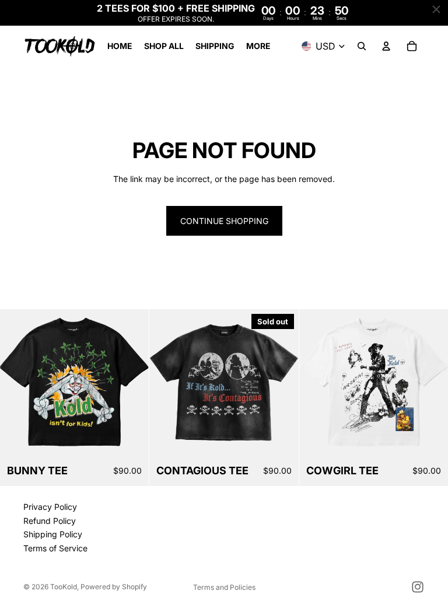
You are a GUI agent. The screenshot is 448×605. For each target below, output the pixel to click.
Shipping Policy (52, 534)
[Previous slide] (166, 383)
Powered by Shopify (113, 586)
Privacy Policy (50, 507)
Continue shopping (224, 221)
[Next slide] (281, 383)
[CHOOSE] (131, 439)
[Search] (361, 47)
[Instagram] (418, 587)
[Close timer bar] (436, 9)
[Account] (386, 47)
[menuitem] (258, 46)
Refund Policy (49, 520)
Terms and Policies (224, 587)
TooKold (63, 586)
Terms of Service (55, 548)
